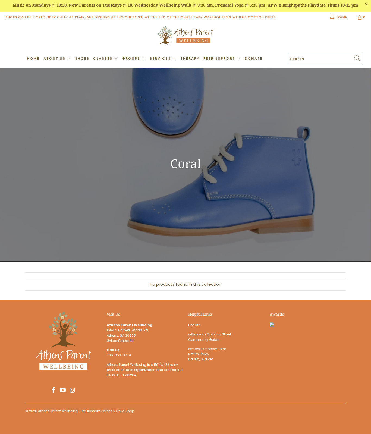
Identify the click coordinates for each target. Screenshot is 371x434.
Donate (254, 58)
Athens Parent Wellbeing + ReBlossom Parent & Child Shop (86, 411)
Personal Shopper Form (207, 349)
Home (33, 58)
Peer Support (220, 58)
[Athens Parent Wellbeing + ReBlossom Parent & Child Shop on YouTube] (63, 390)
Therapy (190, 58)
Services (161, 58)
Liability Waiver (200, 359)
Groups (132, 58)
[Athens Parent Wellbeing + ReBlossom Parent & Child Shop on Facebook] (53, 390)
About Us (55, 58)
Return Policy (198, 354)
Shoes (82, 58)
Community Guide (203, 339)
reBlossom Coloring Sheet (209, 334)
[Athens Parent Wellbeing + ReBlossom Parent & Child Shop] (185, 36)
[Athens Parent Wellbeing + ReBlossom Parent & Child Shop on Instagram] (72, 390)
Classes (103, 58)
